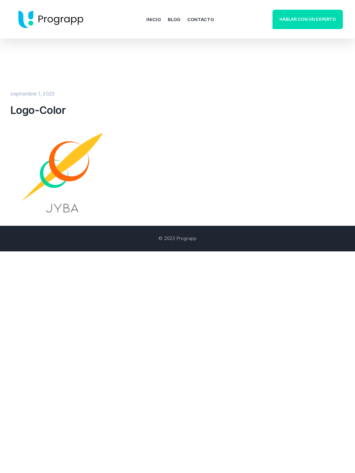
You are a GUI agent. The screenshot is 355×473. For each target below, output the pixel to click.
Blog (174, 19)
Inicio (153, 19)
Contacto (200, 19)
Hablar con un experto (307, 19)
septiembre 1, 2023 (32, 94)
